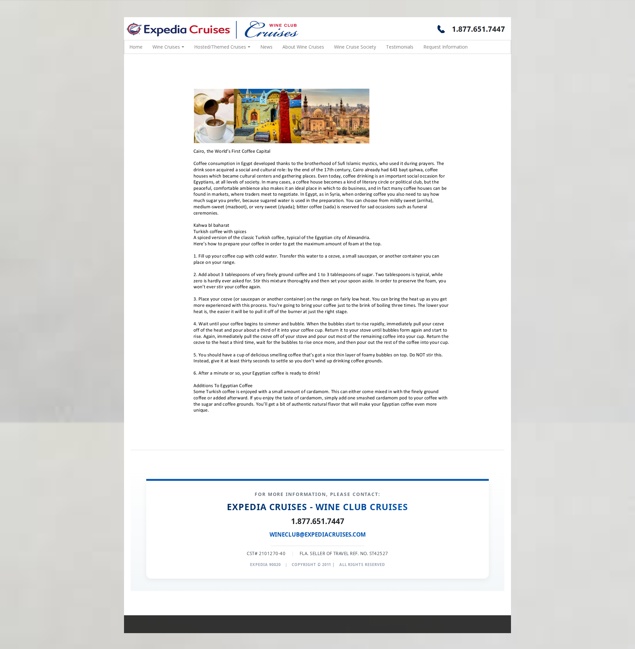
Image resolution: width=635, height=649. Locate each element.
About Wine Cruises (303, 47)
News (266, 47)
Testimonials (399, 47)
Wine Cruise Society (355, 47)
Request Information (445, 47)
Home (136, 47)
